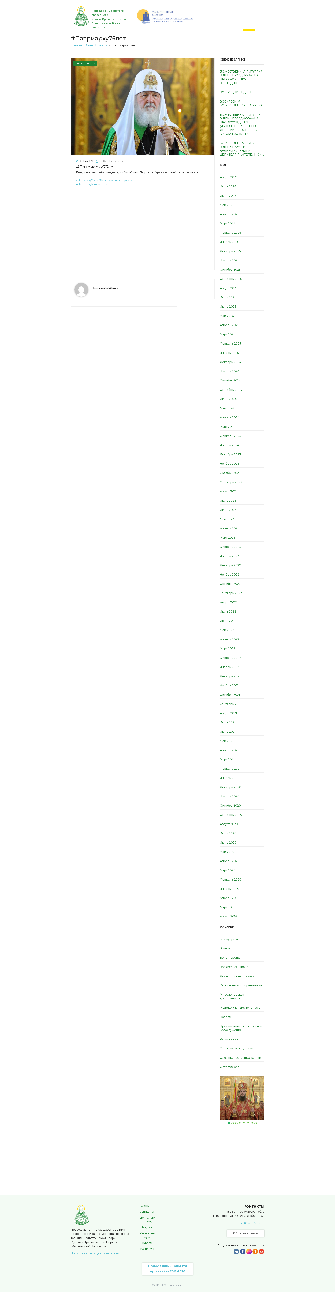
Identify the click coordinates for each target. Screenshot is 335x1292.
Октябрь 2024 (230, 380)
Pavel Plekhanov (108, 288)
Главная (76, 45)
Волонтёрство (230, 957)
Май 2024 (227, 408)
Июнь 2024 (228, 399)
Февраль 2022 (230, 657)
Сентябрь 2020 (231, 815)
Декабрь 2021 (230, 676)
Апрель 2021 (229, 750)
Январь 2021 (229, 778)
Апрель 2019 (229, 898)
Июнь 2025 (228, 306)
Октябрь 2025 (230, 269)
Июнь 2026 (228, 195)
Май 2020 (227, 851)
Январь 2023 (229, 556)
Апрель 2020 (229, 861)
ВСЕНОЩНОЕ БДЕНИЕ (237, 92)
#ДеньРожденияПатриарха (115, 180)
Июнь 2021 (228, 731)
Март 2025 (227, 334)
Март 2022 (227, 648)
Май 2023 (227, 519)
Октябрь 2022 (230, 583)
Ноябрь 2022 (229, 574)
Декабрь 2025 (230, 251)
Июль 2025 (228, 297)
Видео (90, 45)
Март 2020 (228, 870)
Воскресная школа (234, 967)
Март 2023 (227, 537)
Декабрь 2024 (230, 362)
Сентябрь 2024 (231, 389)
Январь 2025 (229, 352)
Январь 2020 (229, 888)
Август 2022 (229, 602)
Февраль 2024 (230, 436)
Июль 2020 (228, 833)
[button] (225, 1098)
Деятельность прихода (237, 976)
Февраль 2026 (230, 232)
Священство (149, 1211)
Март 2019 (227, 907)
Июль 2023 (228, 500)
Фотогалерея (229, 1067)
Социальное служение (237, 1048)
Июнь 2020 (228, 842)
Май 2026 (227, 205)
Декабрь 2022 (230, 565)
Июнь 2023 (228, 510)
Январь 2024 (229, 445)
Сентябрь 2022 (231, 593)
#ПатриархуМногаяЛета (91, 184)
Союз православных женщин (241, 1057)
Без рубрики (229, 939)
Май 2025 (227, 316)
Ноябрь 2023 (229, 463)
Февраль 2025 (230, 343)
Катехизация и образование (241, 985)
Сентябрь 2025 (231, 279)
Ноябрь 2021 (229, 685)
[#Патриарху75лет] (142, 106)
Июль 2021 (228, 722)
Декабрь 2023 (230, 454)
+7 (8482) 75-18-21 (251, 1223)
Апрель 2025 (229, 325)
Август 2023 (229, 491)
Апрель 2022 (229, 639)
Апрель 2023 (229, 528)
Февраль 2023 (230, 547)
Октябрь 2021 (230, 694)
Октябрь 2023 (230, 473)
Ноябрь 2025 (229, 260)
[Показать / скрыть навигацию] (249, 30)
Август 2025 (228, 288)
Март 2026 (227, 223)
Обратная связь (245, 1233)
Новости (101, 45)
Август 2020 (229, 824)
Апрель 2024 (229, 417)
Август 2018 (228, 916)
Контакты (147, 1249)
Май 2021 (227, 741)
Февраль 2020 (230, 879)
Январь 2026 (229, 242)
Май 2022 (227, 630)
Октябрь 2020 (230, 805)
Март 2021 (227, 759)
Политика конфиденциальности (95, 1253)
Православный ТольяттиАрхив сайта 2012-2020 (167, 1268)
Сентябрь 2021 (230, 704)
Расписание (229, 1039)
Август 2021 (228, 713)
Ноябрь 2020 (229, 796)
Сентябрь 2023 (231, 482)
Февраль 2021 (230, 768)
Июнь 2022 (228, 620)
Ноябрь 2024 (229, 371)
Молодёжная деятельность (240, 1007)
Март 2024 (227, 426)
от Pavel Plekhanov (112, 161)
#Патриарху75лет (95, 166)
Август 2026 (228, 177)
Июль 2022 (228, 611)
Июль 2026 (228, 186)
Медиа (147, 1227)
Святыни (147, 1205)
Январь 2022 (229, 667)
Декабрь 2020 (230, 787)
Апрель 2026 (229, 214)
